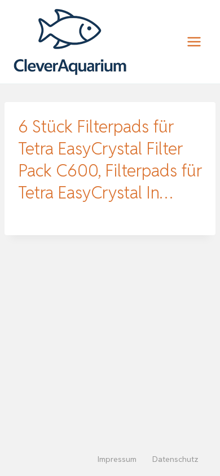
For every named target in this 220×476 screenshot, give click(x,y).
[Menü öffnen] (193, 41)
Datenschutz (175, 459)
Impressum (117, 459)
